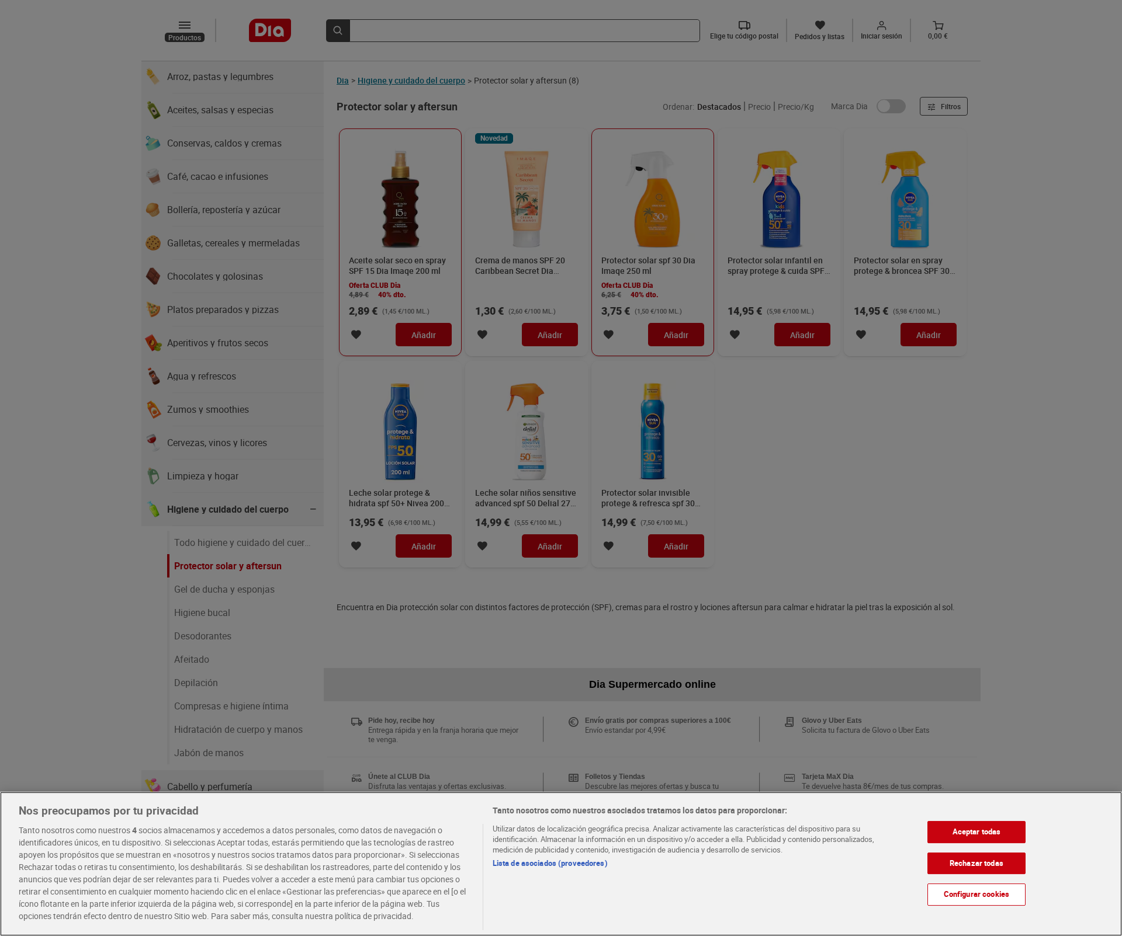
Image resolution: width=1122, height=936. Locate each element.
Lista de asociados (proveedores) (550, 863)
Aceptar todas (977, 831)
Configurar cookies (976, 894)
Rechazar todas (976, 862)
